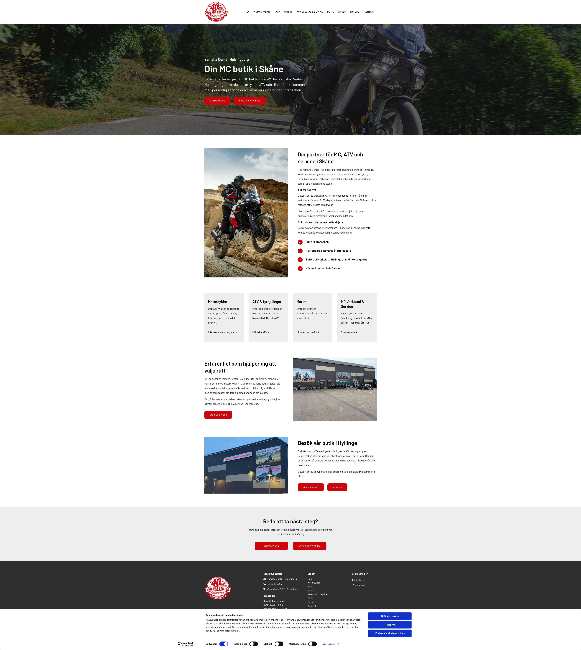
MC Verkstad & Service (310, 11)
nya (220, 308)
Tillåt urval (390, 624)
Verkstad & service (317, 594)
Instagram (360, 585)
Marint (288, 11)
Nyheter (355, 11)
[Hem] (216, 12)
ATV (278, 11)
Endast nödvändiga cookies (390, 633)
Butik (330, 11)
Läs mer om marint (308, 332)
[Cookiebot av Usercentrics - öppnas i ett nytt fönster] (185, 644)
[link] (263, 11)
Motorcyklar (262, 11)
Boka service (349, 332)
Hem (247, 11)
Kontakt (369, 11)
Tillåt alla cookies (390, 616)
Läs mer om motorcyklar (222, 332)
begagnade (233, 308)
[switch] (253, 644)
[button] (217, 101)
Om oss (342, 11)
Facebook (359, 580)
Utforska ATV (260, 332)
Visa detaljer (329, 644)
